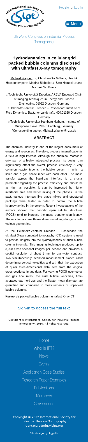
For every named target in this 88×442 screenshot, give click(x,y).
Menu (76, 24)
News (44, 356)
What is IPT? (44, 348)
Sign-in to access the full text (44, 308)
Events (44, 364)
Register (64, 7)
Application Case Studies (44, 372)
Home (44, 341)
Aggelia (53, 433)
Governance (44, 404)
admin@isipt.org (51, 425)
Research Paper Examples (44, 380)
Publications (44, 388)
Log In (78, 7)
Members (44, 396)
